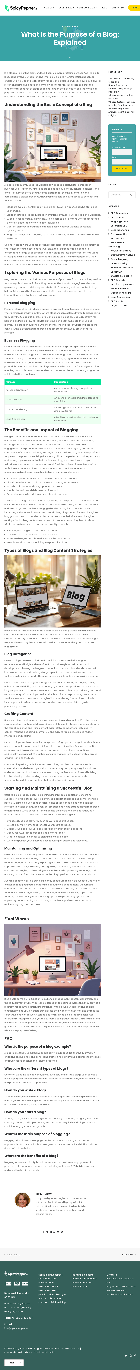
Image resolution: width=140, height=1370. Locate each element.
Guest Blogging (119, 259)
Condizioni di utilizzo (45, 1352)
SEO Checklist (118, 280)
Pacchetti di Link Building (52, 1302)
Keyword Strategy (121, 250)
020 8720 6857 (24, 1317)
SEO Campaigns (120, 213)
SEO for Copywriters (122, 284)
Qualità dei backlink (122, 275)
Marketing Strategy (122, 267)
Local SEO (116, 271)
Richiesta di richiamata (119, 1294)
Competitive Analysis (123, 255)
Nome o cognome (119, 147)
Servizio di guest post (50, 1274)
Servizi (48, 7)
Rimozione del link (48, 1286)
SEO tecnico (118, 238)
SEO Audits (117, 301)
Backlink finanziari (82, 1282)
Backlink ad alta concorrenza (77, 7)
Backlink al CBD (80, 1286)
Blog (104, 7)
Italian (11, 1362)
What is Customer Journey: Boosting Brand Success (121, 104)
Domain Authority (121, 234)
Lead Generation (120, 297)
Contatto (118, 7)
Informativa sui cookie (67, 1348)
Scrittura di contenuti (50, 1298)
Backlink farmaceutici (84, 1278)
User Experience (120, 230)
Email (114, 157)
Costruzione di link (121, 292)
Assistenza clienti (116, 1290)
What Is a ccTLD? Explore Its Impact (120, 97)
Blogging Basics (70, 26)
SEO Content (118, 217)
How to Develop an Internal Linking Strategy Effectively (120, 88)
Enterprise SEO (119, 225)
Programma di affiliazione (121, 1286)
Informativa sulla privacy (18, 1352)
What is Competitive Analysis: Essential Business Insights (121, 112)
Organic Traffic (119, 305)
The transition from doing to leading (121, 80)
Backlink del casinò (83, 1274)
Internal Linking (119, 263)
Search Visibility (120, 288)
